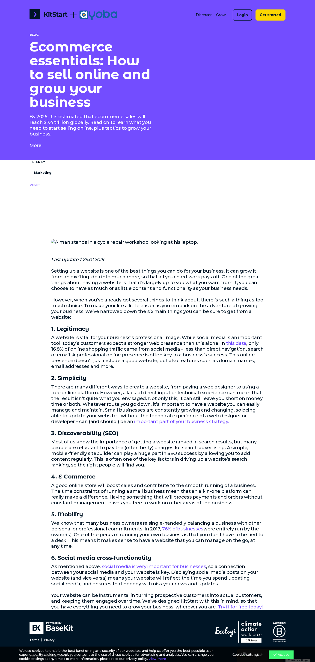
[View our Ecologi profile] (238, 631)
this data (236, 343)
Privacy (49, 639)
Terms (34, 639)
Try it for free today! (240, 607)
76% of (169, 529)
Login (242, 15)
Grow (221, 15)
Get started (270, 15)
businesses (190, 529)
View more (157, 659)
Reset (35, 185)
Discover (203, 15)
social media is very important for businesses (154, 566)
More (36, 145)
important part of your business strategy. (181, 421)
